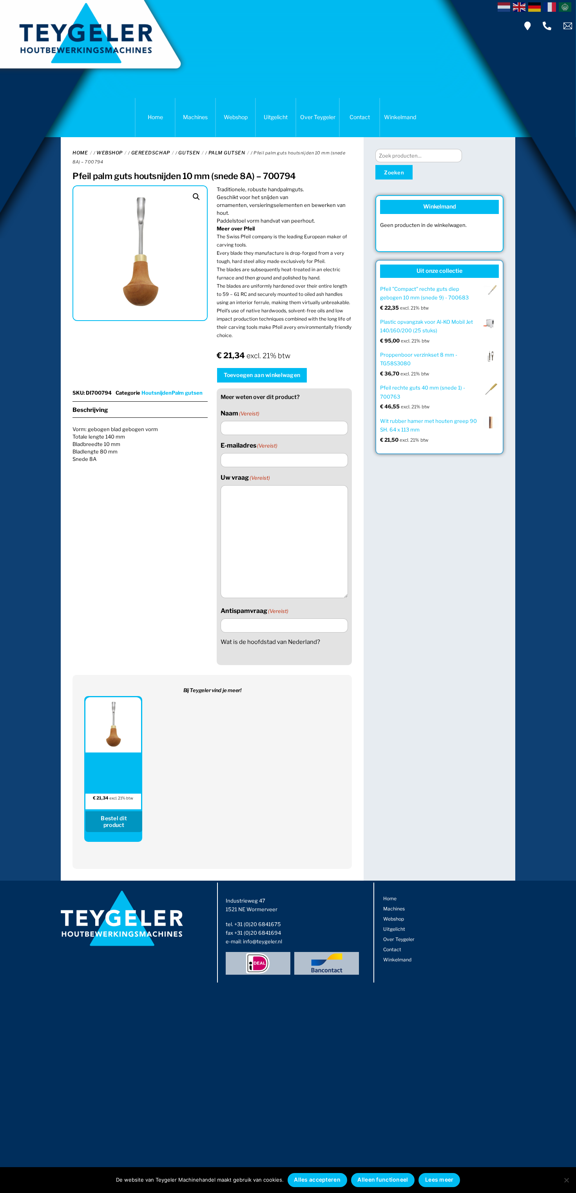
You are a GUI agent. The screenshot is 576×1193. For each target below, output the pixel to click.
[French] (551, 6)
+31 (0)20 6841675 (257, 924)
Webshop (236, 117)
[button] (196, 197)
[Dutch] (505, 6)
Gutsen (188, 153)
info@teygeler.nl (262, 941)
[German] (535, 6)
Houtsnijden (156, 393)
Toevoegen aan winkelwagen (262, 375)
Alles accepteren (317, 1179)
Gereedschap (150, 153)
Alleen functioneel (382, 1179)
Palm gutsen (226, 153)
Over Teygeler (317, 117)
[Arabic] (566, 6)
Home (155, 117)
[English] (520, 6)
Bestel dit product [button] (114, 821)
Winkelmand (400, 117)
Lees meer (439, 1179)
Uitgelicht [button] (276, 117)
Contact (360, 117)
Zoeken (394, 172)
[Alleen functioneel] (566, 1180)
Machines (195, 117)
